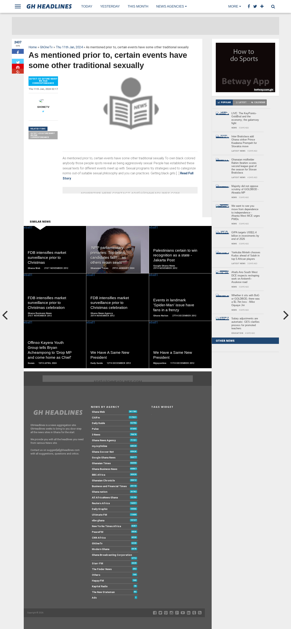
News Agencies (170, 6)
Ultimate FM (99, 514)
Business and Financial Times (109, 486)
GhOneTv (46, 47)
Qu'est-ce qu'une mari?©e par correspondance (42, 135)
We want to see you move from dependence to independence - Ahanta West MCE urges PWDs (245, 212)
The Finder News (102, 569)
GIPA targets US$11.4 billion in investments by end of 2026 (245, 235)
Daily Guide (98, 423)
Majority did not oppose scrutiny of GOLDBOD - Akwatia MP (245, 189)
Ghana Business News (104, 469)
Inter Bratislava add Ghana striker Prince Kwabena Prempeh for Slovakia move (244, 141)
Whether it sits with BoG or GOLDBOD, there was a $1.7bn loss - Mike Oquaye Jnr (245, 300)
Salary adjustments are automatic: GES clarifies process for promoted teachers (245, 323)
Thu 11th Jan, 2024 (69, 47)
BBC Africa (98, 474)
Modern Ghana (100, 549)
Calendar (259, 102)
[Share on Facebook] (18, 51)
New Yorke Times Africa (106, 526)
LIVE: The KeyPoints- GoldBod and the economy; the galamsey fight (245, 118)
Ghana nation (99, 491)
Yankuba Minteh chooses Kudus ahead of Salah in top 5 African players (245, 255)
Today (86, 6)
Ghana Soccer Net (103, 451)
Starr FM (97, 563)
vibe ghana (98, 520)
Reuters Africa (101, 503)
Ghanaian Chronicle (103, 480)
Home (33, 47)
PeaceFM (97, 531)
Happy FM (98, 580)
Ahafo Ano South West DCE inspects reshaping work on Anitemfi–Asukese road (245, 277)
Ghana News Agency (104, 440)
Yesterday (110, 6)
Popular (226, 102)
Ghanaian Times (101, 463)
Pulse (95, 428)
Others (96, 574)
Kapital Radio (100, 586)
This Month (138, 6)
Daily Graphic (100, 509)
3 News (96, 434)
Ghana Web (98, 411)
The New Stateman (103, 592)
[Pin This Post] (18, 66)
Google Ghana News (103, 457)
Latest (242, 102)
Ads (94, 597)
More (233, 6)
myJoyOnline (99, 446)
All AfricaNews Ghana (105, 497)
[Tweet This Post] (18, 61)
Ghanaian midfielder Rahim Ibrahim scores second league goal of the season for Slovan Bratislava (244, 166)
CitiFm (96, 417)
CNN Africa (99, 537)
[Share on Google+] (18, 71)
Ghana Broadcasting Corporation (112, 554)
